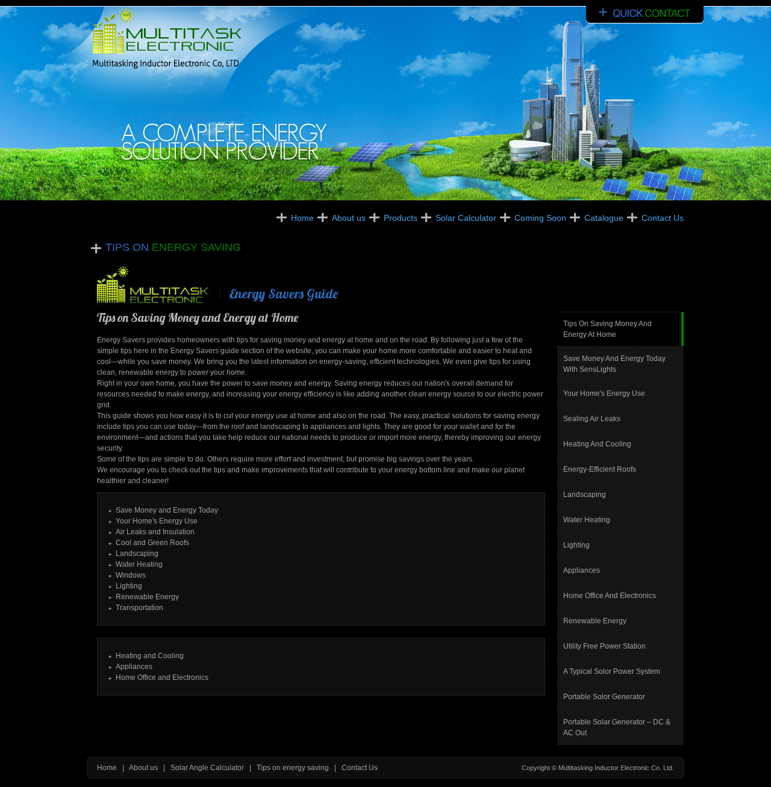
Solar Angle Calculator (207, 768)
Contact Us (662, 218)
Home (302, 218)
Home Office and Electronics (609, 595)
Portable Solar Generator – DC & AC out (616, 727)
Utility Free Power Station (604, 646)
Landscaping (584, 494)
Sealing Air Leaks (591, 419)
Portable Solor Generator (604, 697)
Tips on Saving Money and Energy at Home (607, 329)
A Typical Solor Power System (611, 671)
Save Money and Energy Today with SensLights (614, 364)
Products (400, 218)
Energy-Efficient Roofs (599, 469)
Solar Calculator (465, 218)
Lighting (576, 545)
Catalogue (603, 218)
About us (349, 218)
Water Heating (586, 520)
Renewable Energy (594, 621)
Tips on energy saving (293, 768)
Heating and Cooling (597, 444)
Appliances (581, 570)
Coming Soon (540, 218)
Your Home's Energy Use (604, 393)
